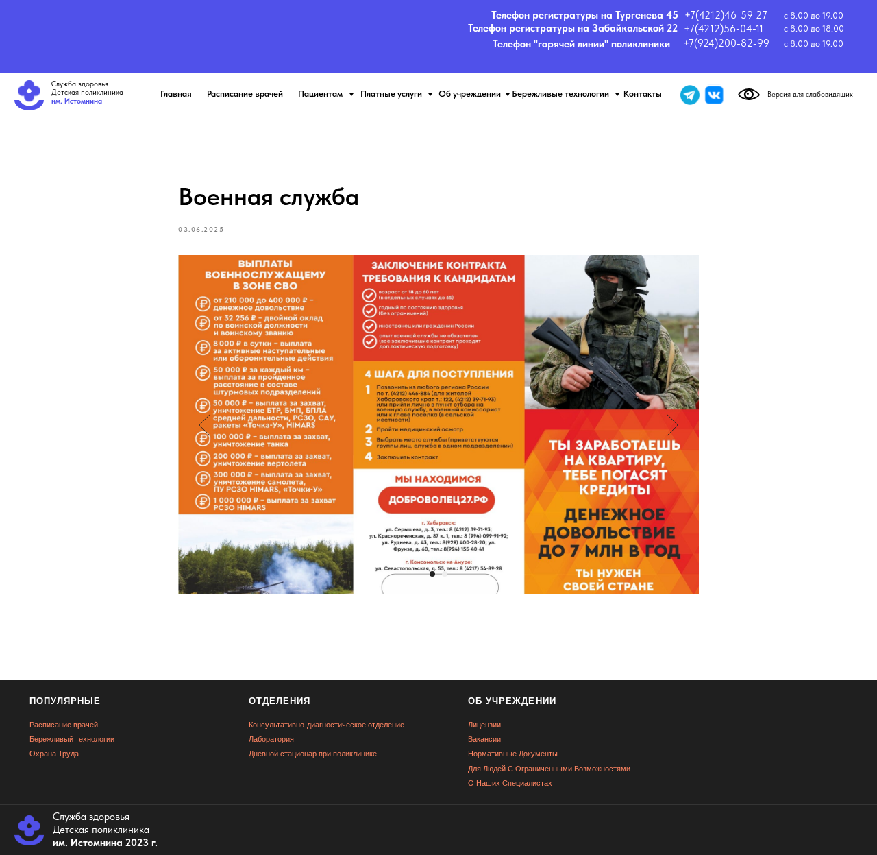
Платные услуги (392, 93)
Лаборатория (271, 739)
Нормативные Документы (513, 753)
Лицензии (484, 725)
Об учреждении (469, 93)
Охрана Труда (54, 753)
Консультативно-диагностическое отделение (326, 725)
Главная (176, 93)
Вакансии (484, 739)
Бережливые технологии (561, 93)
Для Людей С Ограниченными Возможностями (549, 768)
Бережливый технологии (71, 739)
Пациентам (321, 93)
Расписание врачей (245, 93)
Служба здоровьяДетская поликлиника (87, 93)
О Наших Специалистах (510, 783)
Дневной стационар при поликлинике (313, 753)
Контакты (642, 93)
